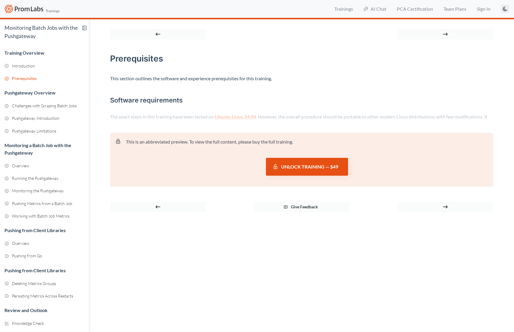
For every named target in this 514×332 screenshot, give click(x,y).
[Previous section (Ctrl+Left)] (158, 34)
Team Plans (455, 9)
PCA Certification (415, 9)
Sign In (484, 9)
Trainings (343, 9)
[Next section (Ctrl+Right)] (445, 34)
